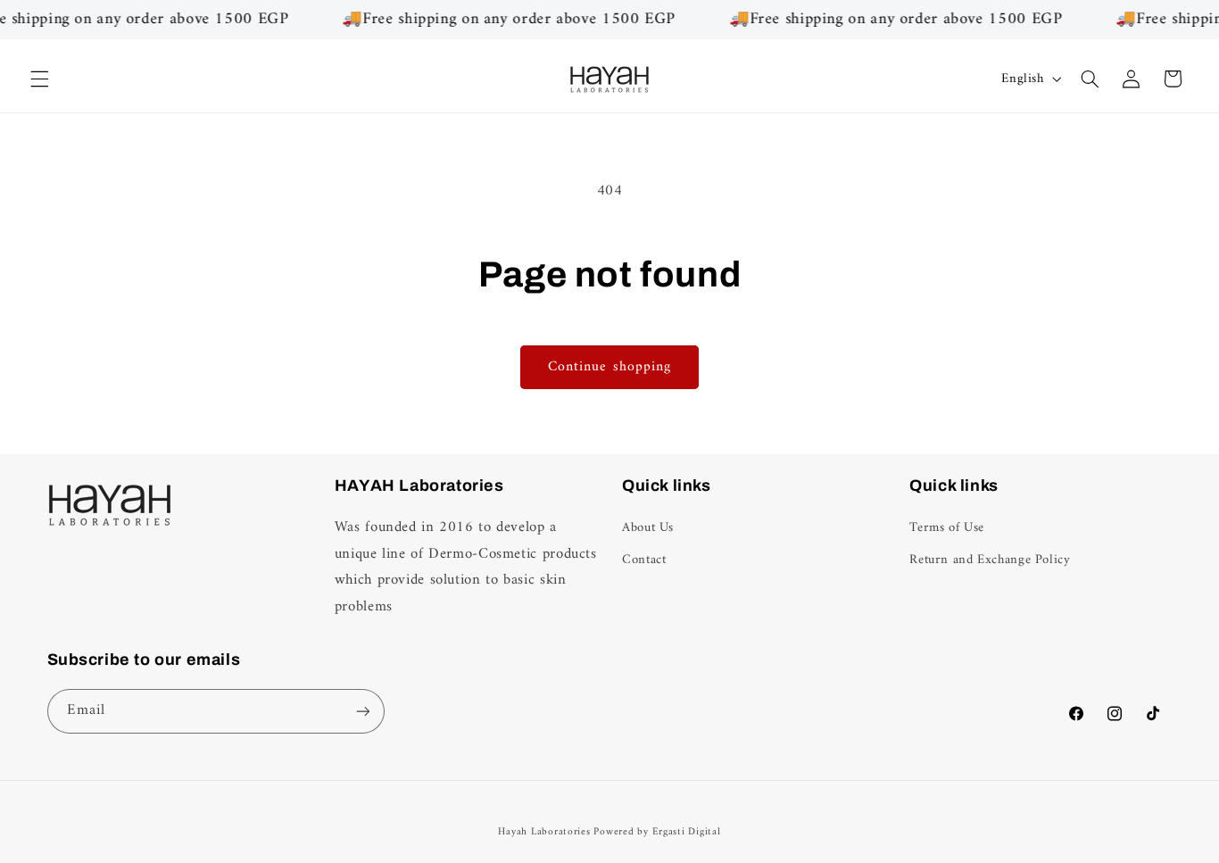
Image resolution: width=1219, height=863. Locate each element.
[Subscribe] (362, 711)
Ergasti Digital (686, 832)
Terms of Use (946, 529)
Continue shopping (609, 366)
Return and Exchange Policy (989, 560)
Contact (644, 560)
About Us (648, 529)
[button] (39, 78)
